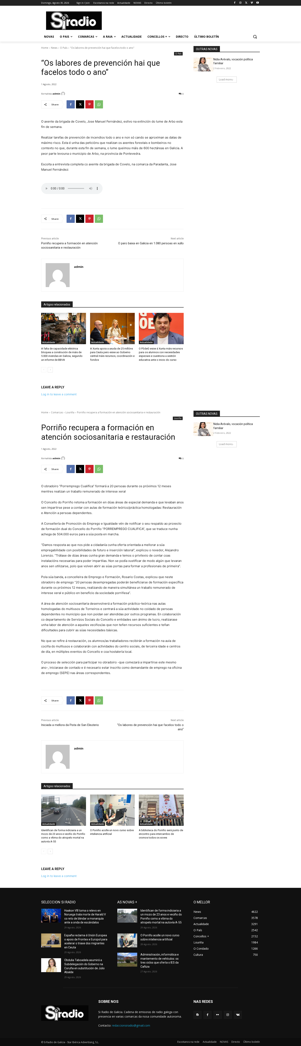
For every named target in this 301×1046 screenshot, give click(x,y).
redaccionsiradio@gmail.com (131, 1025)
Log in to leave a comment (59, 394)
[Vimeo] (251, 3)
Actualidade (48, 342)
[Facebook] (234, 3)
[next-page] (50, 369)
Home (44, 48)
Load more (225, 79)
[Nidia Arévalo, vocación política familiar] (203, 64)
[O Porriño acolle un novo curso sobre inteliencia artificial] (127, 940)
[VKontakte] (238, 1015)
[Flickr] (218, 1015)
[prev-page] (43, 369)
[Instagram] (240, 3)
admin (56, 93)
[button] (255, 37)
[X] (246, 3)
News (54, 48)
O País (63, 48)
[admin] (63, 94)
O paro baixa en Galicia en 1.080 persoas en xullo (151, 243)
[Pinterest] (89, 104)
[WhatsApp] (99, 104)
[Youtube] (257, 3)
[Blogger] (197, 1015)
